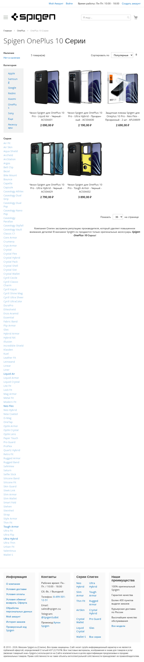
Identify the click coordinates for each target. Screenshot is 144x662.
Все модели (118, 626)
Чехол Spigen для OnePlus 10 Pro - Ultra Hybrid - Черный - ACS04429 (47, 188)
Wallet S (81, 636)
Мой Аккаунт (56, 3)
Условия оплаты (15, 594)
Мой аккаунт (13, 616)
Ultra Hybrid (93, 584)
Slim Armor (80, 593)
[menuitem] (13, 73)
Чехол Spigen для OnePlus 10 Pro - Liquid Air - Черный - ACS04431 (47, 116)
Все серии (95, 636)
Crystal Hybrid (93, 611)
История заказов (15, 621)
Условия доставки (16, 589)
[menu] (14, 100)
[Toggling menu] (6, 17)
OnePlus (21, 30)
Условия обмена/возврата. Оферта (16, 601)
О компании (13, 583)
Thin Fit (80, 601)
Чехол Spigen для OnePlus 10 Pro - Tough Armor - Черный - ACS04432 (84, 188)
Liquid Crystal (80, 629)
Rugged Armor (93, 602)
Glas (91, 627)
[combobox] (106, 17)
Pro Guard (95, 619)
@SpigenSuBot (49, 617)
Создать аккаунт (131, 3)
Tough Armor (93, 593)
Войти (69, 3)
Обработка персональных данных (19, 609)
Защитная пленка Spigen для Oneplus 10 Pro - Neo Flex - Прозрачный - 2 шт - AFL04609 (122, 116)
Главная (8, 30)
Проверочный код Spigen (16, 628)
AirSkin (80, 610)
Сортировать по (100, 55)
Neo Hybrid (80, 584)
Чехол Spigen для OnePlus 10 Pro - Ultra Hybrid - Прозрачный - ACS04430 (84, 116)
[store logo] (33, 17)
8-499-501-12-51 (53, 598)
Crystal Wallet (80, 620)
